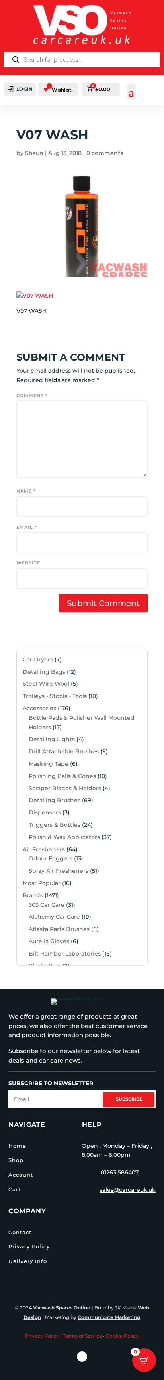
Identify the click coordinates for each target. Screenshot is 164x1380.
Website (28, 563)
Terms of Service (82, 1336)
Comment (32, 395)
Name (26, 491)
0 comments (104, 153)
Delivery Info (27, 1261)
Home (17, 1146)
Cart (14, 1189)
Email (26, 527)
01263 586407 (120, 1172)
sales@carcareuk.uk (128, 1189)
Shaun (34, 153)
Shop (15, 1160)
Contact (19, 1232)
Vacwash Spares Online (61, 1308)
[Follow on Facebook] (82, 1356)
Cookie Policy (122, 1336)
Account (20, 1175)
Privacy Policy (29, 1246)
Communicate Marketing (109, 1317)
